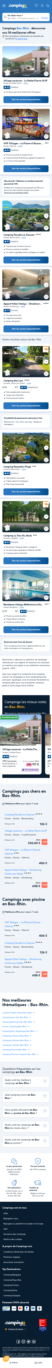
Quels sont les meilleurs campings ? (18, 1082)
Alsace (6, 83)
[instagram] (23, 1341)
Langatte (14, 538)
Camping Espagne (11, 1295)
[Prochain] (46, 61)
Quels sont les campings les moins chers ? (22, 1127)
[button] (6, 1358)
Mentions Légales (11, 1257)
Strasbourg (14, 306)
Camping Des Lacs (13, 381)
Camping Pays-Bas (12, 1280)
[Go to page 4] (26, 75)
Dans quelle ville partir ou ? (21, 1112)
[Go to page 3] (25, 75)
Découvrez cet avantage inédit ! (16, 193)
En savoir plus (21, 39)
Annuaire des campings (14, 1234)
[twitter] (28, 1341)
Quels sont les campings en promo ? (22, 1141)
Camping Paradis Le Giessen (19, 235)
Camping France (11, 1285)
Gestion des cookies (12, 1239)
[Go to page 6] (29, 229)
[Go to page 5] (28, 75)
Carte (26, 83)
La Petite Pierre (16, 83)
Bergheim (14, 607)
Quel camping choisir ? (20, 1097)
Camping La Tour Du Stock (17, 536)
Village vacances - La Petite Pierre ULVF (25, 81)
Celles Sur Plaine (18, 383)
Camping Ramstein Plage (17, 467)
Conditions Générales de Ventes (18, 1252)
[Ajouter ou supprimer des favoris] (46, 74)
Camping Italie (10, 1290)
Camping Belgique (12, 1275)
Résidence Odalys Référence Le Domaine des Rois (23, 604)
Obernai (13, 146)
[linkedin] (34, 1341)
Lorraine (6, 383)
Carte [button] (39, 1363)
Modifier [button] (44, 18)
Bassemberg (15, 237)
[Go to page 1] (22, 75)
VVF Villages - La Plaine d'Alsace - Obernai (23, 143)
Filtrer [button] (15, 1363)
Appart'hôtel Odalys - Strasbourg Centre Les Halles (22, 304)
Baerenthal (15, 469)
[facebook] (18, 1341)
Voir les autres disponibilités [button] (26, 99)
